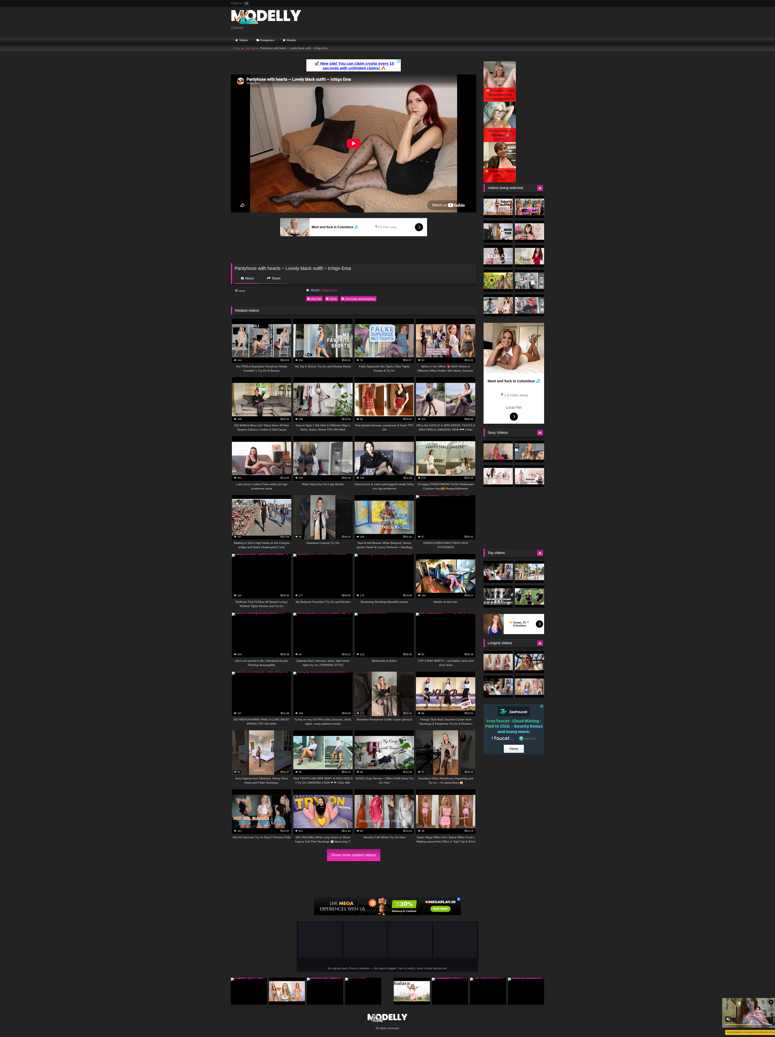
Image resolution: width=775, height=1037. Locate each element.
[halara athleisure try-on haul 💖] (412, 991)
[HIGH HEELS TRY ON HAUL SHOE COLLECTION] (498, 596)
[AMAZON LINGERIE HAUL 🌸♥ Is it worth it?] (529, 476)
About (248, 278)
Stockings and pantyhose (360, 298)
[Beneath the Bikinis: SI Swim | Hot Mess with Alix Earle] (498, 572)
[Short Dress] (363, 991)
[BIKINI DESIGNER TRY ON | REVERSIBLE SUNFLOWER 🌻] (498, 281)
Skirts (333, 298)
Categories (267, 40)
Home (236, 48)
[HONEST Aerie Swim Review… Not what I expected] (287, 991)
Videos (243, 40)
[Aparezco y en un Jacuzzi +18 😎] (529, 662)
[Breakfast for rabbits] (529, 256)
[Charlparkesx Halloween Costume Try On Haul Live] (498, 662)
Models (291, 40)
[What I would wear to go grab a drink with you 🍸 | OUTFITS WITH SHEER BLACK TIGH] (498, 207)
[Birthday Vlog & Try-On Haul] (529, 232)
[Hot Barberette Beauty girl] (529, 305)
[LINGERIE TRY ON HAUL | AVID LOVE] (529, 452)
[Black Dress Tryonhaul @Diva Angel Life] (529, 596)
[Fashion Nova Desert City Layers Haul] (488, 991)
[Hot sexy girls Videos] (266, 17)
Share (276, 278)
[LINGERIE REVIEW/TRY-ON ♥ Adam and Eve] (498, 476)
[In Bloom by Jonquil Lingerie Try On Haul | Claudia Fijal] (249, 991)
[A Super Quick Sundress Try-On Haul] (498, 305)
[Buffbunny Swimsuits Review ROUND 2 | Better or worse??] (529, 687)
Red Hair (250, 48)
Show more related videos (353, 855)
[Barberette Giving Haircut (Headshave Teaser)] (529, 281)
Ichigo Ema (329, 290)
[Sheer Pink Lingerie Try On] (498, 452)
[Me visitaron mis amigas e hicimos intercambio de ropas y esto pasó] (450, 991)
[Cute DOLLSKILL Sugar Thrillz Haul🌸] (498, 256)
